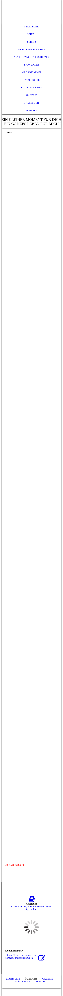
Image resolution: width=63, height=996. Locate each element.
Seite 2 (31, 42)
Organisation (31, 72)
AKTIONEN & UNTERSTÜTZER (31, 57)
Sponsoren (31, 64)
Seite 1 (31, 34)
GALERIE (31, 95)
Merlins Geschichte (31, 49)
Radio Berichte (31, 87)
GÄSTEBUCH (31, 103)
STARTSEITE (31, 26)
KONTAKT (31, 110)
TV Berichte (31, 80)
